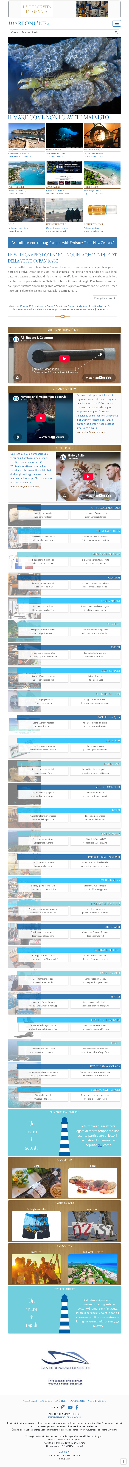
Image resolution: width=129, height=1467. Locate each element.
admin (40, 306)
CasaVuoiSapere (74, 1417)
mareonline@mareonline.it (91, 432)
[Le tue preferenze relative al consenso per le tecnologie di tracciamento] (123, 1461)
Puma (48, 309)
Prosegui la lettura (103, 298)
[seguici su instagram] (63, 1407)
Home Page (30, 1401)
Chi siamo (45, 1401)
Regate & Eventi (54, 306)
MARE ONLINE (64, 1452)
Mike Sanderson (36, 309)
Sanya (54, 309)
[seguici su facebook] (77, 1407)
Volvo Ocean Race (66, 309)
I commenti (77, 1401)
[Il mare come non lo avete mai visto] (64, 75)
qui (100, 1145)
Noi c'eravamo (97, 1401)
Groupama (23, 309)
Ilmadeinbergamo (56, 1417)
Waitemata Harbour (85, 309)
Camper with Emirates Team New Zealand (87, 306)
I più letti (61, 1401)
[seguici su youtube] (70, 1407)
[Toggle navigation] (116, 23)
